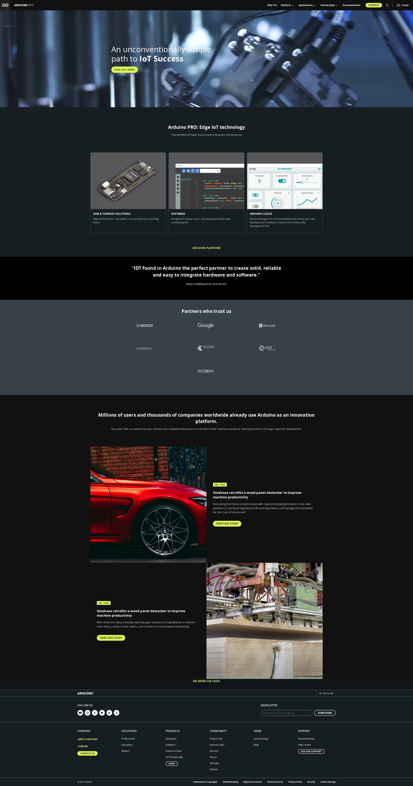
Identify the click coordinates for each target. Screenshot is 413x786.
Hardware (171, 738)
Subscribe (325, 713)
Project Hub (216, 738)
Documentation (351, 5)
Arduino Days (261, 738)
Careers (83, 746)
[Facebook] (95, 713)
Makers (125, 750)
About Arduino (87, 739)
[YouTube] (80, 713)
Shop (172, 763)
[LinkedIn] (109, 713)
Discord (214, 750)
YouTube (214, 763)
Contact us (87, 753)
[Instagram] (87, 713)
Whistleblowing (230, 782)
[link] (128, 192)
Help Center (304, 744)
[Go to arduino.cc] (5, 5)
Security (311, 782)
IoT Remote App (174, 757)
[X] (116, 713)
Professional (128, 738)
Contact (373, 5)
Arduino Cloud (174, 750)
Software (170, 744)
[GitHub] (102, 713)
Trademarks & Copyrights (205, 782)
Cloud (405, 5)
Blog (256, 744)
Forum (213, 757)
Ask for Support (311, 751)
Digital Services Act (252, 782)
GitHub (213, 769)
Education (126, 744)
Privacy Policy (295, 782)
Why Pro (272, 5)
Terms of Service (275, 782)
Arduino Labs (217, 744)
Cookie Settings (328, 782)
